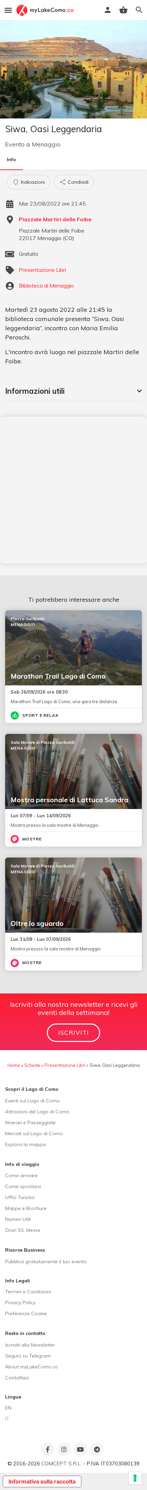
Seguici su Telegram (28, 1356)
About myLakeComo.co (31, 1367)
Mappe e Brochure (25, 1208)
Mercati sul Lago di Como (34, 1133)
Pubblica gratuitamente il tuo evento (46, 1261)
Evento (15, 144)
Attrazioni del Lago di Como (37, 1112)
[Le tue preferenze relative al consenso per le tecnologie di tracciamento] (135, 1478)
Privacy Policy (20, 1302)
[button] (73, 391)
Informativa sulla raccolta (42, 1481)
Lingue (13, 1397)
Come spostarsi (23, 1186)
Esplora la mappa (25, 1144)
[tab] (73, 391)
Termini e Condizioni (28, 1292)
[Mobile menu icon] (8, 10)
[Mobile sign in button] (107, 9)
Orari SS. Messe (22, 1230)
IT (7, 1419)
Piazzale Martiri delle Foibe (55, 219)
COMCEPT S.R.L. (61, 1463)
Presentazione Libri (42, 269)
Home (14, 1065)
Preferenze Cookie (26, 1313)
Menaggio (46, 144)
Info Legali (17, 1281)
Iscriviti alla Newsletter (30, 1345)
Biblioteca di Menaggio (46, 285)
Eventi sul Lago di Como (32, 1101)
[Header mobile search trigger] (139, 9)
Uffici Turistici (20, 1197)
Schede (32, 1065)
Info (11, 159)
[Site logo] (45, 10)
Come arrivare (21, 1175)
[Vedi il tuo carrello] (123, 9)
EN (8, 1408)
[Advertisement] (73, 490)
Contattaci (17, 1378)
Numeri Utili (18, 1219)
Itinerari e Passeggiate (30, 1122)
